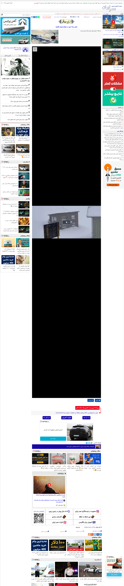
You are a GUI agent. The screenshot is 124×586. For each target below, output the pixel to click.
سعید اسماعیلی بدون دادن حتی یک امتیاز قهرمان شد (113, 35)
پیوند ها (90, 3)
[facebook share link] (34, 17)
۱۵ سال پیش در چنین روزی (58, 511)
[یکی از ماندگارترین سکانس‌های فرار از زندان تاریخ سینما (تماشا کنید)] (49, 485)
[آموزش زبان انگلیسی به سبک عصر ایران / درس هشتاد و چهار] (113, 58)
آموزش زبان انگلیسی (85, 522)
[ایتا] (89, 534)
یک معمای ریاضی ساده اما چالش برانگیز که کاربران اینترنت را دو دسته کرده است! (113, 142)
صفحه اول (120, 3)
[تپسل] (41, 421)
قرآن (52, 3)
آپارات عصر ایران (57, 522)
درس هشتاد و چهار (117, 67)
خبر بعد (85, 418)
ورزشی (70, 3)
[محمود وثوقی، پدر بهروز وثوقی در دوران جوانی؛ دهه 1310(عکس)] (15, 66)
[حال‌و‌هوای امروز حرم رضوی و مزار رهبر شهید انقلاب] (113, 22)
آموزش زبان (36, 3)
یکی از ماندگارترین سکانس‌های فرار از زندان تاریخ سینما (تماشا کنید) (50, 496)
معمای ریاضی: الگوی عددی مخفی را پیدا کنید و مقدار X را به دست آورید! (113, 147)
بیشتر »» (106, 14)
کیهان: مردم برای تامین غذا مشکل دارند (17, 119)
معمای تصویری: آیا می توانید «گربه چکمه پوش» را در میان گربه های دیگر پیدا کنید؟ (113, 138)
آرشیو (112, 3)
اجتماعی (94, 17)
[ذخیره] (73, 17)
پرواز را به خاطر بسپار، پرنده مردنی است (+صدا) (12, 48)
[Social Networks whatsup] (91, 443)
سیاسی (81, 3)
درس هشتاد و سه (118, 70)
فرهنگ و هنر (61, 3)
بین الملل (66, 3)
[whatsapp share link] (39, 17)
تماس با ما (116, 3)
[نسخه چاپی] (70, 17)
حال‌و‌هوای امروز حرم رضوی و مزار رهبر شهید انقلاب (114, 31)
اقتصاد (77, 3)
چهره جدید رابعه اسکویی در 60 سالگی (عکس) (114, 111)
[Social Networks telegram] (87, 443)
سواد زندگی (85, 3)
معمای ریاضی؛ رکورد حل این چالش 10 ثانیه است (113, 155)
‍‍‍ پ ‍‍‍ (77, 16)
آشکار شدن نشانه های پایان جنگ (19, 101)
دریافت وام (53, 439)
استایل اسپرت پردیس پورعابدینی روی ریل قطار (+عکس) (113, 119)
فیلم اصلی (98, 405)
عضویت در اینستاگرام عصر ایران (85, 511)
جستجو (108, 3)
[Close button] (121, 557)
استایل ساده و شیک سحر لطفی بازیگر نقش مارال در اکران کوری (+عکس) (113, 127)
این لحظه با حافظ (84, 517)
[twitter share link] (32, 17)
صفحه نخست (99, 17)
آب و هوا (99, 3)
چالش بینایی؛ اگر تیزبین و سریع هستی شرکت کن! (114, 151)
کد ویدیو (91, 400)
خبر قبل (47, 418)
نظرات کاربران (66, 417)
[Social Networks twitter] (89, 443)
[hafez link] (66, 21)
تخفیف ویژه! (114, 575)
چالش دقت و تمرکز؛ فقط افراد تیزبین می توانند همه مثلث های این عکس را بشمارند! (113, 134)
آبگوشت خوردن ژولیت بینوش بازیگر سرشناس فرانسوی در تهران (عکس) (115, 115)
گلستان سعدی (57, 517)
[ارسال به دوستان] (72, 17)
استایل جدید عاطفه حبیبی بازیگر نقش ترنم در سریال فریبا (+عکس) (113, 123)
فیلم (45, 3)
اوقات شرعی (95, 3)
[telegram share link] (36, 17)
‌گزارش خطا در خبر (46, 17)
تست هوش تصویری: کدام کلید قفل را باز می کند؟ (113, 159)
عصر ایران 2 (42, 3)
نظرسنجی (104, 3)
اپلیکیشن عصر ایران (38, 511)
